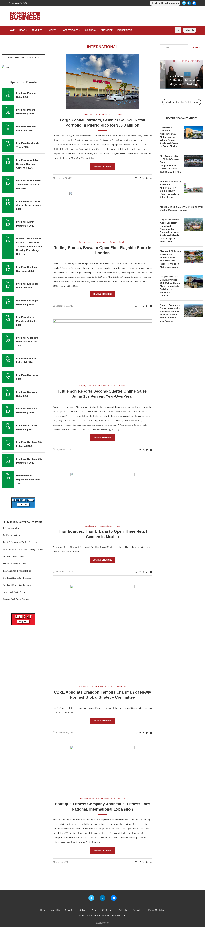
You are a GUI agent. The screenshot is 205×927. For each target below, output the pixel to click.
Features (37, 30)
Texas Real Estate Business (15, 592)
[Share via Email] (151, 178)
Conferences (70, 30)
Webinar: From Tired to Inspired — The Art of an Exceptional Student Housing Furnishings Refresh (29, 246)
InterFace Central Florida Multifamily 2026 (26, 321)
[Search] (178, 30)
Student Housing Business (14, 556)
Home (12, 30)
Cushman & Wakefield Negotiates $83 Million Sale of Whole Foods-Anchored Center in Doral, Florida (169, 137)
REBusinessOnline (11, 528)
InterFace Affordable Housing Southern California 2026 (27, 164)
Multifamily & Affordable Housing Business (23, 549)
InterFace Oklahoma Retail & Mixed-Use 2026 (27, 342)
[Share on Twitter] (143, 178)
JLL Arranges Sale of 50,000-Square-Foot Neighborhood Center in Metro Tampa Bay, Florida (170, 164)
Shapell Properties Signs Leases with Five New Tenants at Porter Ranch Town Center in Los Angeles (170, 313)
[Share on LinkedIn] (147, 178)
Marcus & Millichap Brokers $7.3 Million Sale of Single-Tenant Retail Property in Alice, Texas (170, 189)
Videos (52, 30)
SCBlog (82, 910)
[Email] (194, 3)
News (22, 30)
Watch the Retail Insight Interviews (182, 102)
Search (196, 47)
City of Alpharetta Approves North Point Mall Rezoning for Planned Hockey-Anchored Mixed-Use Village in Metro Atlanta (169, 230)
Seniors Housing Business (14, 563)
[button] (163, 75)
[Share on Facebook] (140, 178)
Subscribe (107, 30)
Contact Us (138, 910)
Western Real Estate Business (16, 599)
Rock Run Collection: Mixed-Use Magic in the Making (179, 80)
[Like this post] (136, 178)
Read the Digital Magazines (165, 3)
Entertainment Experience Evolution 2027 (28, 479)
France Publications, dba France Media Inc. (106, 915)
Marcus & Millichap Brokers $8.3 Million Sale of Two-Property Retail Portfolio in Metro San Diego (170, 259)
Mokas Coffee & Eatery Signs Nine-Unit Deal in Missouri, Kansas (181, 208)
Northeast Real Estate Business (17, 578)
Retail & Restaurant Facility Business (20, 542)
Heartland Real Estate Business (17, 571)
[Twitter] (184, 3)
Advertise (123, 910)
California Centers (11, 535)
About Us (55, 910)
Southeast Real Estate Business (17, 585)
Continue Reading (102, 166)
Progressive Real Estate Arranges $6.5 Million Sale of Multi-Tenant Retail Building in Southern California (170, 286)
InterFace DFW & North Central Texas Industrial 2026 (29, 205)
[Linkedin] (189, 3)
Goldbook (90, 30)
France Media (124, 30)
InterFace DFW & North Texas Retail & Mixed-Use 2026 (28, 184)
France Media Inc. (156, 910)
